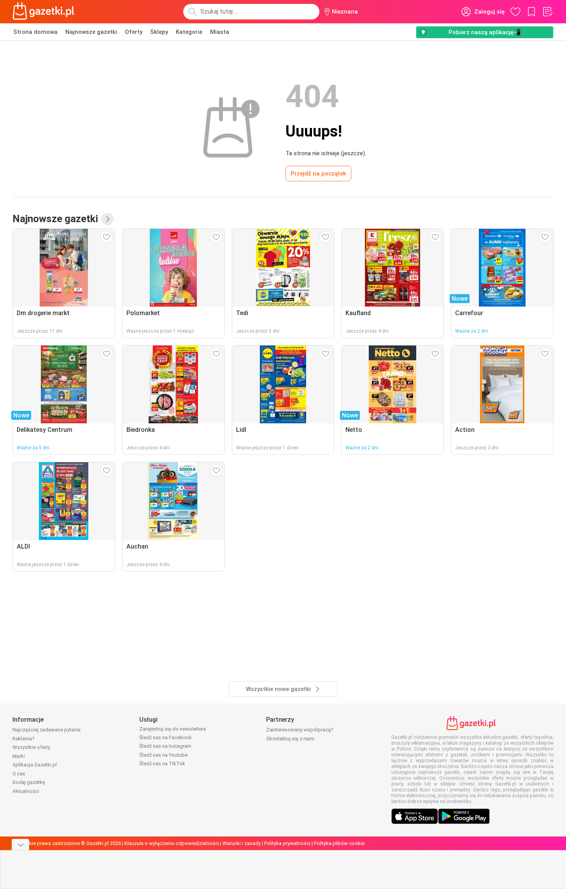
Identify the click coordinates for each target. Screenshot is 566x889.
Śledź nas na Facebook (165, 737)
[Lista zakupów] (547, 11)
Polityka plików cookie (339, 843)
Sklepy (159, 31)
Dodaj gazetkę (28, 782)
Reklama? (23, 739)
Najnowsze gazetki (91, 31)
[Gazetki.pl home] (45, 11)
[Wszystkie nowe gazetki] (107, 219)
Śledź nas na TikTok (162, 763)
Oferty (133, 31)
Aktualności (25, 791)
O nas (18, 774)
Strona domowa (35, 31)
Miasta (219, 31)
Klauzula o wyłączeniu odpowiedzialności (171, 843)
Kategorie (189, 31)
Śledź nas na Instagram (165, 746)
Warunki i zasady (242, 843)
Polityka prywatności (287, 843)
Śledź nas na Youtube (163, 755)
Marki (18, 756)
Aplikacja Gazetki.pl (34, 765)
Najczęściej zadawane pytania (46, 730)
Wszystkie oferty (31, 747)
